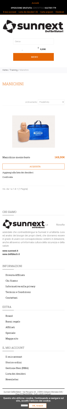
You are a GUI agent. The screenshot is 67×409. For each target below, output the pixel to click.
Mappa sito (12, 338)
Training (14, 70)
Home (5, 70)
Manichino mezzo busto (16, 157)
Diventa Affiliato (15, 275)
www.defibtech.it (11, 254)
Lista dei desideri (16, 373)
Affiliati (10, 327)
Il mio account (9, 12)
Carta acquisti (46, 12)
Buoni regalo (13, 321)
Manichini (24, 70)
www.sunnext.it (10, 250)
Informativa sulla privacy (20, 286)
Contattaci (12, 297)
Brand (9, 315)
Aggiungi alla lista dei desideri (17, 172)
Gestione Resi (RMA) (17, 368)
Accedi (35, 2)
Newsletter (12, 379)
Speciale (10, 332)
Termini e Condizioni (18, 292)
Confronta (7, 177)
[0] (22, 49)
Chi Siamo (12, 280)
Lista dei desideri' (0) (28, 12)
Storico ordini (14, 362)
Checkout (59, 12)
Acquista (35, 166)
